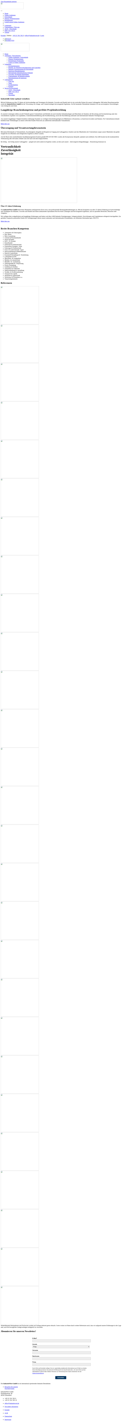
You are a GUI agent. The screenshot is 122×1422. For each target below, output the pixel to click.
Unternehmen (9, 79)
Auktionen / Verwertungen (13, 55)
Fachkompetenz (13, 85)
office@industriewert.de (32, 35)
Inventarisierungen (14, 66)
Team (10, 83)
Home (6, 13)
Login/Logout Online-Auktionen (14, 22)
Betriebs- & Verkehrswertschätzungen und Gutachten (24, 67)
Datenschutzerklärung (38, 1373)
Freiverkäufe (8, 17)
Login (42, 35)
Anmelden (60, 1377)
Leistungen (8, 25)
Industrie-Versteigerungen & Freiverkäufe (20, 69)
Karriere (10, 86)
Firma (34, 1362)
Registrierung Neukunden (16, 61)
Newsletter (11, 95)
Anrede (34, 1344)
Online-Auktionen (10, 15)
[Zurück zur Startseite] (12, 8)
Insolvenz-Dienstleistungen (16, 71)
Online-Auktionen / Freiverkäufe (18, 57)
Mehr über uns (5, 124)
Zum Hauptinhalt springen (9, 1)
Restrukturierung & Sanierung (17, 78)
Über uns (11, 81)
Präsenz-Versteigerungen (12, 18)
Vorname (35, 1350)
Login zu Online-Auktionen (16, 62)
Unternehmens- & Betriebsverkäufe (19, 76)
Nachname (35, 1356)
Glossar (7, 32)
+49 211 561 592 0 (18, 35)
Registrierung (9, 20)
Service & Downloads (11, 88)
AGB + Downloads (10, 29)
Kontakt (3, 35)
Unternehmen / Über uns (12, 27)
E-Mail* (34, 1338)
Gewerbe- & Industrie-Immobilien (18, 74)
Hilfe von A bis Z (10, 30)
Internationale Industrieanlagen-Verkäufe (20, 73)
